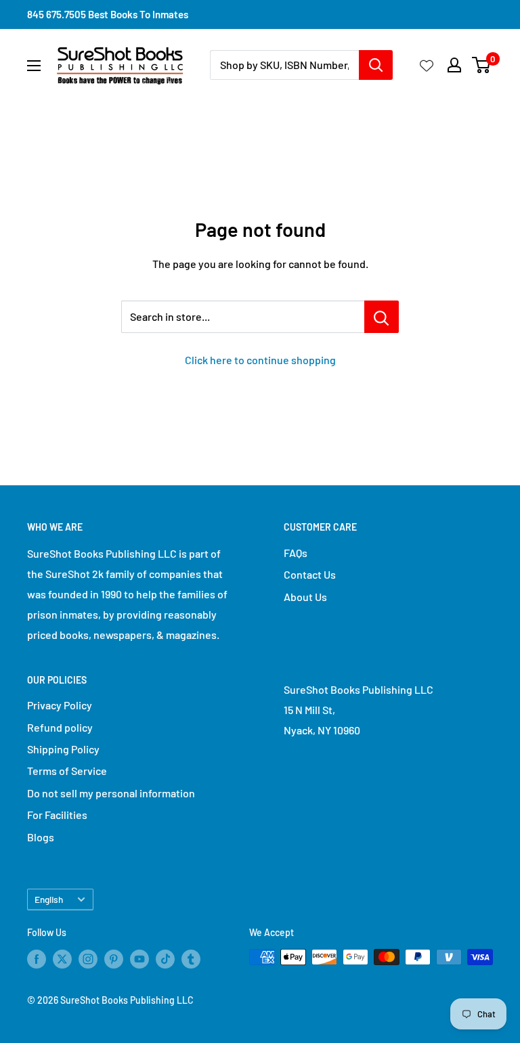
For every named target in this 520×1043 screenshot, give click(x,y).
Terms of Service (67, 770)
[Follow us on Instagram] (88, 958)
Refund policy (60, 727)
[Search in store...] (381, 317)
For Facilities (57, 814)
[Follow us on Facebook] (36, 958)
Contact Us (310, 574)
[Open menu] (34, 65)
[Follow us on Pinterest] (113, 958)
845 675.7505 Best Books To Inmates (107, 14)
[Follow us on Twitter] (62, 958)
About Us (305, 596)
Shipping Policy (63, 748)
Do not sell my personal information (111, 792)
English (49, 899)
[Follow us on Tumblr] (190, 958)
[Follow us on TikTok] (165, 958)
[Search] (376, 65)
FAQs (295, 552)
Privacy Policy (59, 704)
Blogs (40, 836)
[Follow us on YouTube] (139, 958)
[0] (481, 65)
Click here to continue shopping (260, 359)
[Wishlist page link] (426, 65)
